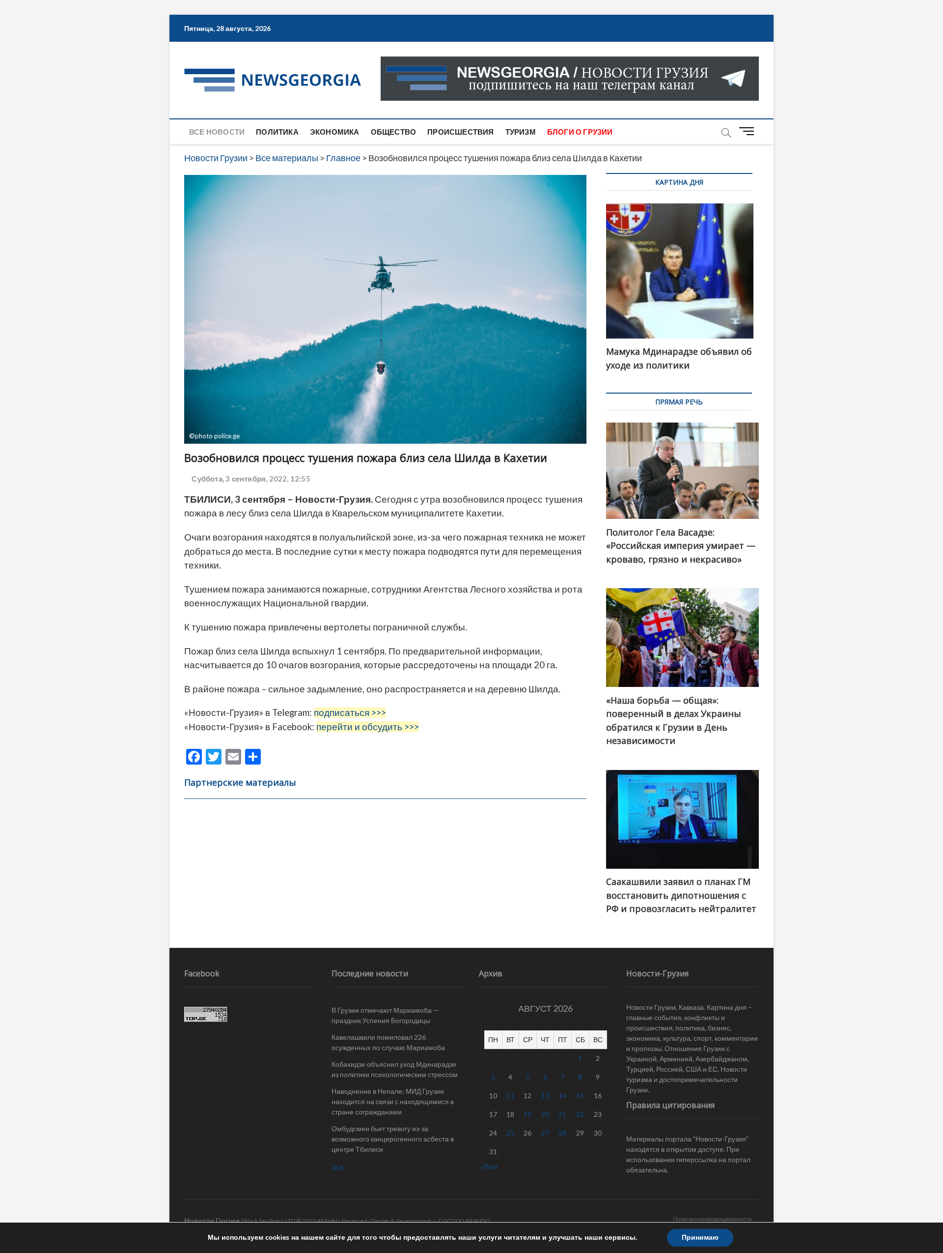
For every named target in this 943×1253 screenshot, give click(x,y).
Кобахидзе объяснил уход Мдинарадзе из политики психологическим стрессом (395, 1069)
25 (510, 1133)
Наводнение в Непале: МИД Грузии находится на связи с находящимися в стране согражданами (393, 1101)
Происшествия (460, 131)
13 (545, 1095)
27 (545, 1133)
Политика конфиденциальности (712, 1219)
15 (580, 1095)
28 (562, 1133)
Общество (393, 131)
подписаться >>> (350, 712)
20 (545, 1114)
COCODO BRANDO (464, 1221)
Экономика (335, 131)
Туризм (520, 131)
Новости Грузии (212, 1220)
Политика (277, 131)
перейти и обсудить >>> (367, 726)
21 (562, 1114)
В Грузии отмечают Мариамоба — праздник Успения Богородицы (385, 1015)
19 (527, 1114)
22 (580, 1114)
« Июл (488, 1166)
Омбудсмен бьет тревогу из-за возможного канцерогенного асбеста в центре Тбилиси (393, 1138)
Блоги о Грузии (580, 131)
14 (562, 1095)
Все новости (217, 131)
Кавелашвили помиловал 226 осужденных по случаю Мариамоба (388, 1042)
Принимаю (700, 1237)
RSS (338, 1168)
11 (510, 1095)
